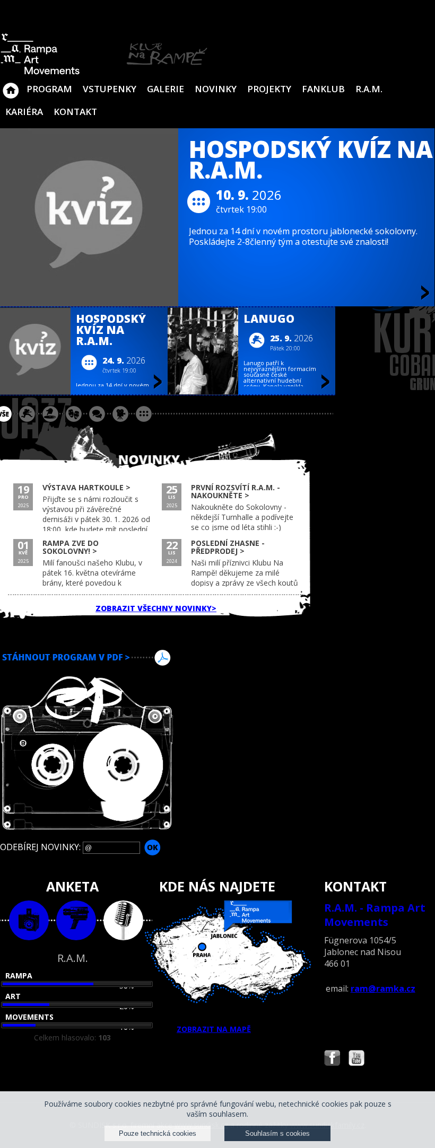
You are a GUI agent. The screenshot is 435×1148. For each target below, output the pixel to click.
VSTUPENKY (109, 89)
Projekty (269, 89)
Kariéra (24, 111)
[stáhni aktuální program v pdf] (217, 658)
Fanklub (323, 89)
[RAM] (104, 72)
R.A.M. (368, 89)
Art (13, 996)
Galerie (165, 89)
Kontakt (75, 111)
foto (29, 920)
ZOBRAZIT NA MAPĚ (214, 1029)
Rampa (18, 975)
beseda (97, 414)
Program (49, 89)
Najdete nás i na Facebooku (332, 1059)
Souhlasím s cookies (277, 1133)
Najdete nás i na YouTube (356, 1059)
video (76, 920)
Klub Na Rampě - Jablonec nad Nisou (10, 85)
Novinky (216, 89)
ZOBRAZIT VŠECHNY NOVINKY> (155, 608)
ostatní (143, 414)
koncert (27, 414)
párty (50, 414)
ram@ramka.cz (383, 988)
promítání (120, 414)
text (123, 920)
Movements (29, 1017)
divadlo (73, 414)
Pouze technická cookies (157, 1133)
